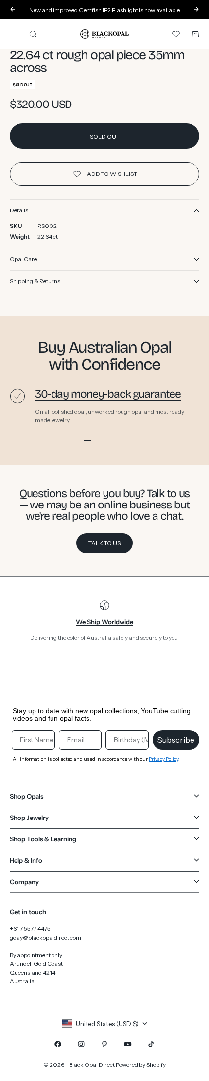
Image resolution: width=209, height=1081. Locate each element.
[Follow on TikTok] (151, 1044)
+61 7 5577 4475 (30, 928)
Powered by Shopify (141, 1064)
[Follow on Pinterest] (104, 1044)
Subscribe (175, 740)
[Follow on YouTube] (128, 1044)
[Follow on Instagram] (81, 1044)
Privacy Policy (163, 759)
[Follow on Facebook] (58, 1044)
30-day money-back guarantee (108, 394)
